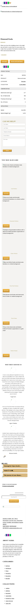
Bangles (3, 42)
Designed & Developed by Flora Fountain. (11, 609)
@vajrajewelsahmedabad (8, 486)
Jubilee (7, 588)
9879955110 (6, 528)
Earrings (8, 566)
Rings (7, 571)
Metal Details (4, 106)
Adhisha (8, 591)
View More (6, 193)
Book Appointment (17, 61)
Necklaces (8, 568)
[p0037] (13, 23)
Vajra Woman (9, 601)
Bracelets (8, 576)
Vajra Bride (8, 596)
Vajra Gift (8, 603)
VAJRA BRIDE (3, 54)
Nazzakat (8, 593)
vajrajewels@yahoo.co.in (15, 528)
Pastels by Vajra (10, 598)
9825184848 (13, 526)
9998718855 (6, 526)
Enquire (4, 61)
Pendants (8, 573)
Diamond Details (5, 88)
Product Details (5, 71)
